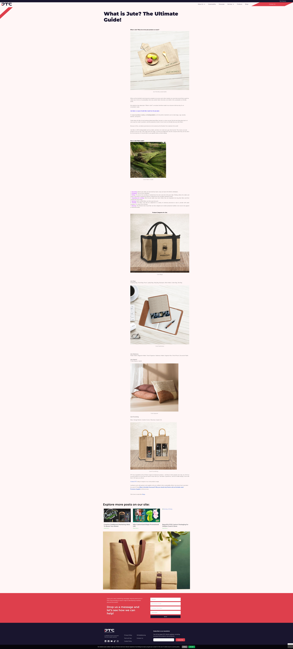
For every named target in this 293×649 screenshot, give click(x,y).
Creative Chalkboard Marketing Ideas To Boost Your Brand (117, 525)
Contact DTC (133, 481)
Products (239, 4)
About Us (200, 4)
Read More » (106, 528)
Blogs (246, 4)
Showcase (221, 4)
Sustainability (212, 4)
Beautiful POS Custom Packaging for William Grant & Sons (175, 525)
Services (229, 4)
